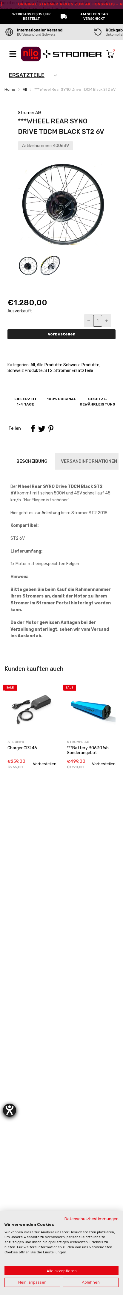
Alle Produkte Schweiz (58, 364)
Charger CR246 (22, 748)
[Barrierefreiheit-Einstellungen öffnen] (9, 1110)
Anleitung (50, 512)
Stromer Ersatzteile (73, 370)
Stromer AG (29, 112)
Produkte (90, 364)
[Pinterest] (50, 428)
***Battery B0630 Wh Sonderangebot (88, 750)
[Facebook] (32, 428)
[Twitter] (41, 428)
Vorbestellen (62, 334)
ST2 (48, 370)
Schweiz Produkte (25, 370)
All (32, 364)
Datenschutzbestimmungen (91, 1218)
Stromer (15, 742)
